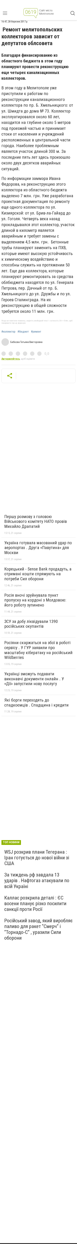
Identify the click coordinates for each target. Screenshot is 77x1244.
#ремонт (36, 331)
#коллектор (8, 331)
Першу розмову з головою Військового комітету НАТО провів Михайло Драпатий (35, 521)
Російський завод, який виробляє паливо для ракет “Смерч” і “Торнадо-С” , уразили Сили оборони (38, 929)
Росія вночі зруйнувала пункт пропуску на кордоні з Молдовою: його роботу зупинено (35, 600)
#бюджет (23, 331)
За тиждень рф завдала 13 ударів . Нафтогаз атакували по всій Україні (36, 880)
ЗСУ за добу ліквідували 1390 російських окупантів (31, 624)
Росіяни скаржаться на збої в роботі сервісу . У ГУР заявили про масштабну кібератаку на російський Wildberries (38, 650)
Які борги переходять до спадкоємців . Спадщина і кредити (36, 703)
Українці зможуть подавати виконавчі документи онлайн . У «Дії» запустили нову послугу (34, 678)
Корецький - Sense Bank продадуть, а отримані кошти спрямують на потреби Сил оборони (37, 574)
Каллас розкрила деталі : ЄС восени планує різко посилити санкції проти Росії (35, 903)
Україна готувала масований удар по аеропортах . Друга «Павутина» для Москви (38, 547)
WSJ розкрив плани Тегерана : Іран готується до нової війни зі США (36, 857)
